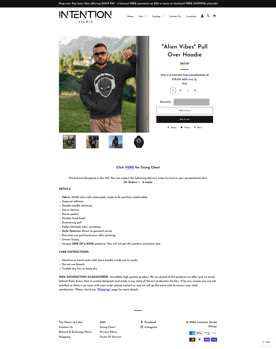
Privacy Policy (108, 332)
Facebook (150, 322)
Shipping (64, 337)
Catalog (156, 16)
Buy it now (185, 119)
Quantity (165, 102)
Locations (191, 16)
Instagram (150, 327)
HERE (129, 167)
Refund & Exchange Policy (75, 332)
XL (195, 90)
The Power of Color (71, 322)
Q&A (103, 322)
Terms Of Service (110, 337)
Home (130, 16)
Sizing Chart (107, 327)
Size (184, 83)
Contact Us (175, 16)
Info (141, 16)
